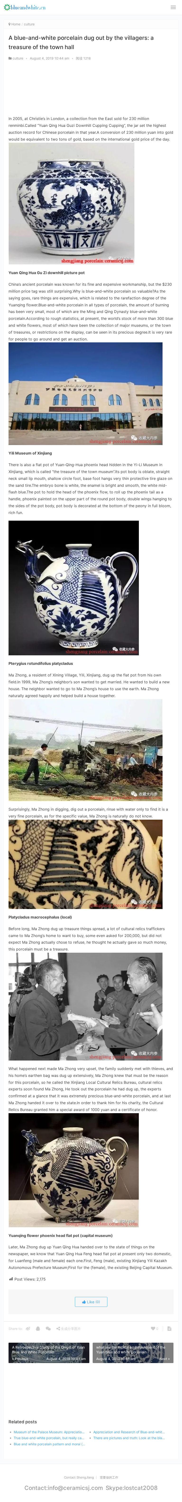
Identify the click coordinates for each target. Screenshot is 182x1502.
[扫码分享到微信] (48, 1328)
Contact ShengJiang (79, 1477)
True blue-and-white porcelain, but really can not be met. (50, 1438)
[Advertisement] (91, 89)
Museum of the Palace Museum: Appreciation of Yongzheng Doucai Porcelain (50, 1432)
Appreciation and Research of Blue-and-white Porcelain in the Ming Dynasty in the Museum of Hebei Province (129, 1432)
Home (15, 24)
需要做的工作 (109, 1477)
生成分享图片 (70, 1329)
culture (29, 24)
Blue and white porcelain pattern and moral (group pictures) (50, 1444)
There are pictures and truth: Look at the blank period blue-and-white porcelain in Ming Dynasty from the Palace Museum (129, 1438)
